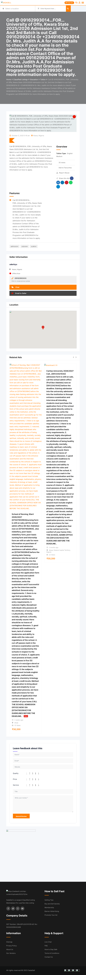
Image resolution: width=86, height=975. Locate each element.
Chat (17, 287)
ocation (33, 246)
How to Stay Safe (51, 949)
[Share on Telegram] (58, 187)
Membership (49, 908)
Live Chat (48, 942)
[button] (43, 327)
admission (14, 246)
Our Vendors (11, 953)
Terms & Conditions (52, 953)
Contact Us (49, 957)
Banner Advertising (52, 911)
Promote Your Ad (51, 915)
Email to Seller (20, 293)
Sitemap (9, 942)
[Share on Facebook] (72, 178)
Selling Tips (49, 900)
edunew (25, 246)
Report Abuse (64, 173)
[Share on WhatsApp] (71, 182)
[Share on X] (58, 182)
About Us (9, 949)
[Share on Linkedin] (62, 182)
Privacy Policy (11, 946)
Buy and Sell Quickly (52, 904)
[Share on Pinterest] (66, 182)
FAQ (46, 946)
